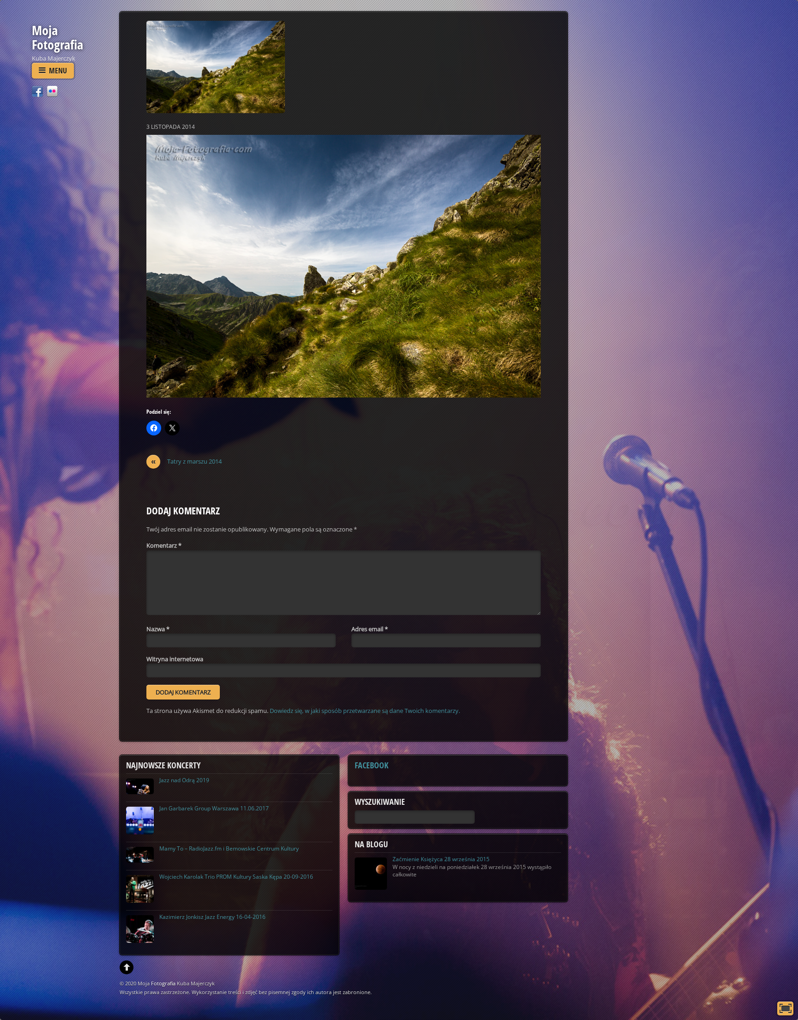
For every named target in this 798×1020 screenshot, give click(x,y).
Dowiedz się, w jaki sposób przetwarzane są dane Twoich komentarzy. (365, 710)
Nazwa (157, 629)
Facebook (371, 765)
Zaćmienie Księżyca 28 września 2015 (441, 859)
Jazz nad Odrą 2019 (184, 780)
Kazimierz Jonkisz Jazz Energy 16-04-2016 (212, 917)
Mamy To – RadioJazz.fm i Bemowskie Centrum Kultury (229, 848)
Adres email (369, 629)
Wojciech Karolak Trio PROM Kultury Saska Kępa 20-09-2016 (236, 877)
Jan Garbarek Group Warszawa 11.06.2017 (214, 808)
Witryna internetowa (174, 659)
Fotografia (163, 983)
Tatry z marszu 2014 (186, 461)
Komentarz (163, 545)
